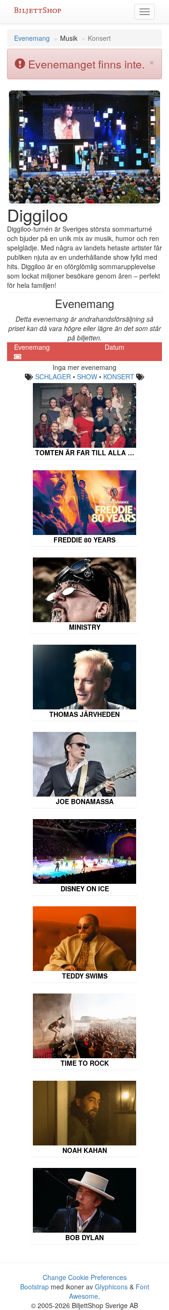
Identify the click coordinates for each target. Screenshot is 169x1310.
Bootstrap (34, 1286)
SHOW (87, 376)
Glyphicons (111, 1286)
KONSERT (118, 376)
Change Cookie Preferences (85, 1277)
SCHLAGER (53, 376)
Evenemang (32, 38)
